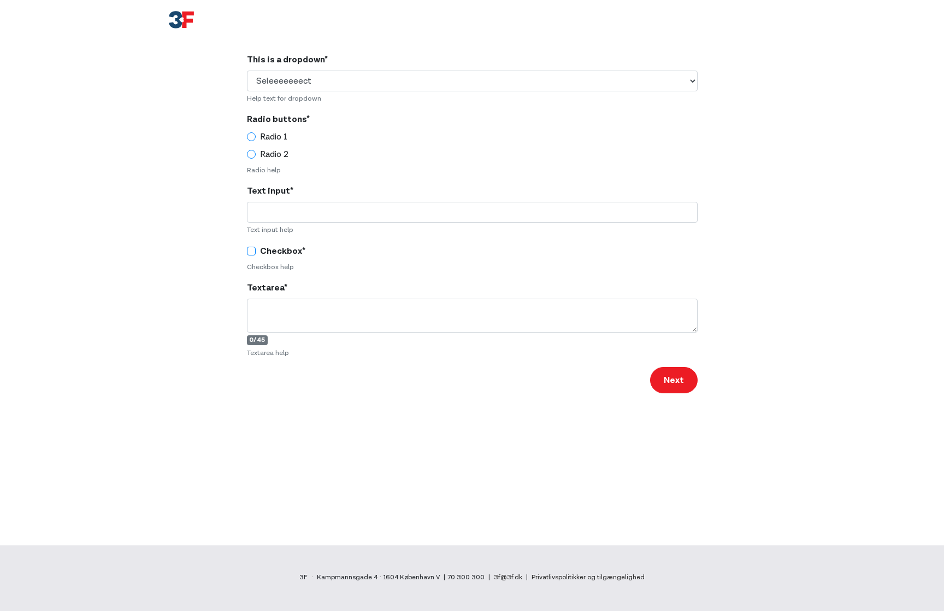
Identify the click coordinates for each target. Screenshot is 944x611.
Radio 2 (274, 154)
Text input (270, 190)
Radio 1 (273, 137)
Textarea (267, 287)
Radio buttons (278, 119)
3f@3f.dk (508, 577)
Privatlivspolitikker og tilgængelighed (588, 577)
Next (674, 380)
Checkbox (282, 251)
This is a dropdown (287, 59)
